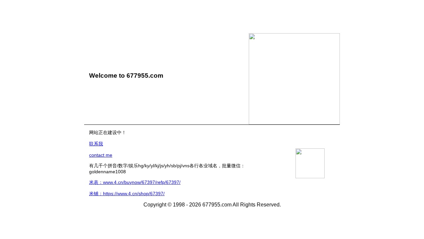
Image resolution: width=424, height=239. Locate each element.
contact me (100, 155)
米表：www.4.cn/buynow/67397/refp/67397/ (135, 182)
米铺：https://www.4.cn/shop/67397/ (127, 193)
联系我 (96, 143)
